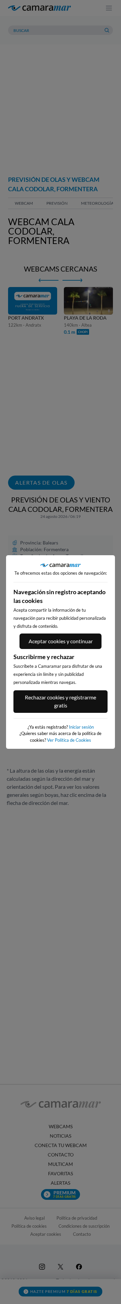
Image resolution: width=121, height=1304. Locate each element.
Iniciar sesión (81, 727)
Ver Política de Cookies (69, 740)
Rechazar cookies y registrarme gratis (60, 701)
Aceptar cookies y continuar (61, 641)
